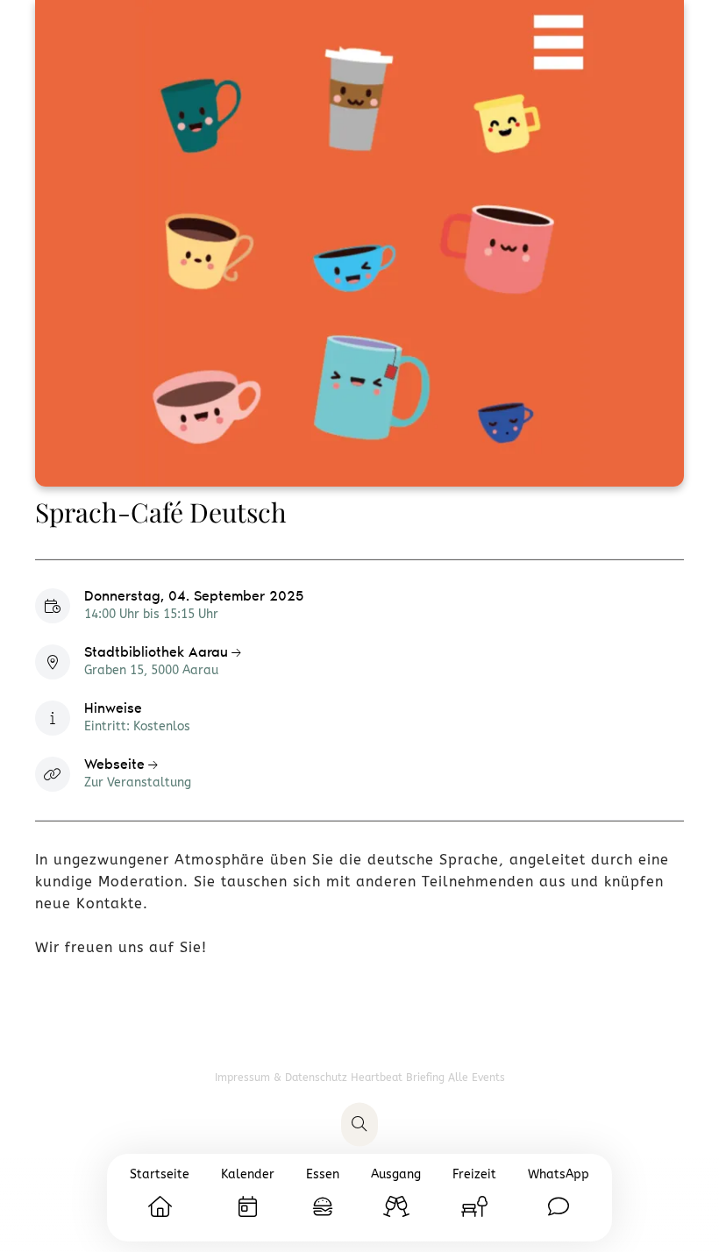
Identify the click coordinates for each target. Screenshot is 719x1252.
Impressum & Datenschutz (283, 1077)
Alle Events (476, 1077)
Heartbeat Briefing (399, 1077)
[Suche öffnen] (359, 1125)
